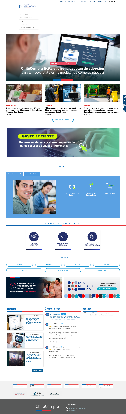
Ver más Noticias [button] (37, 370)
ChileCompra (62, 1)
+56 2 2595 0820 (82, 408)
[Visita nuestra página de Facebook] (124, 97)
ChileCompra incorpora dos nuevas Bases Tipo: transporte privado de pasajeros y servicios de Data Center (63, 110)
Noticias (22, 31)
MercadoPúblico (72, 1)
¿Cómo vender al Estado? (72, 194)
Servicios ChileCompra (26, 17)
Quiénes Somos (24, 14)
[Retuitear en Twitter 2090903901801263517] (54, 342)
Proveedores (23, 24)
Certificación (48, 264)
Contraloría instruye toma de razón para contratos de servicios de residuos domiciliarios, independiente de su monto (101, 110)
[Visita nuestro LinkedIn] (124, 107)
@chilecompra (67, 324)
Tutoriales (24, 270)
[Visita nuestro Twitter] (124, 100)
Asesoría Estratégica (63, 270)
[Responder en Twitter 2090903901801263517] (50, 342)
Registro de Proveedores (91, 194)
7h (73, 324)
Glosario (77, 264)
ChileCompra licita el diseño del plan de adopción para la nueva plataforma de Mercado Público (33, 321)
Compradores (23, 21)
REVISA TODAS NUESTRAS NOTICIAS (63, 119)
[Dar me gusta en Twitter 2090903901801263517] (57, 342)
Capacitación (82, 1)
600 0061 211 (72, 408)
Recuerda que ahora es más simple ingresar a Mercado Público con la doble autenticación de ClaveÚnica (34, 339)
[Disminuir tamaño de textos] (112, 2)
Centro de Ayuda (102, 1)
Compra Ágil (110, 193)
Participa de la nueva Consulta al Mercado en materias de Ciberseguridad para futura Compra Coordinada (24, 110)
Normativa (19, 264)
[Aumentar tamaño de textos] (109, 2)
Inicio (21, 11)
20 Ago (73, 347)
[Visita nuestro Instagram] (124, 110)
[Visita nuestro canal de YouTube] (124, 103)
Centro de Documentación (27, 27)
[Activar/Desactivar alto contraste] (114, 2)
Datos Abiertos (92, 1)
